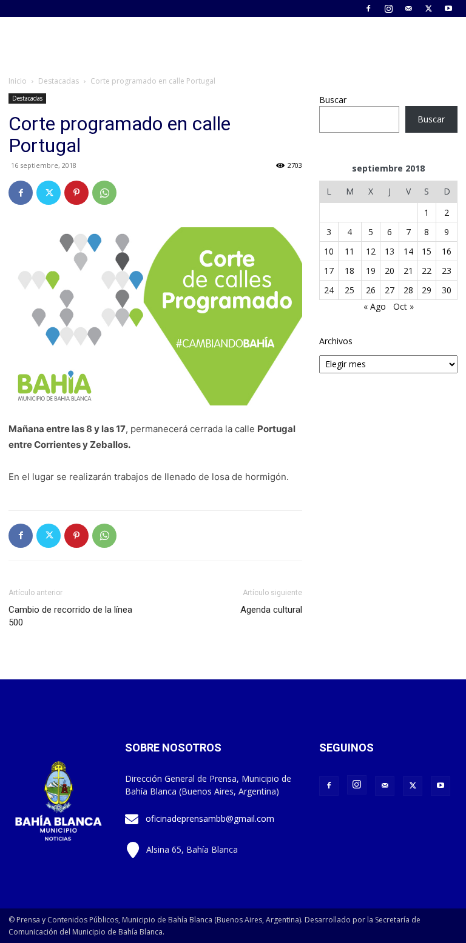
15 (426, 251)
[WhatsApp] (104, 193)
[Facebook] (368, 8)
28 (408, 290)
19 (371, 270)
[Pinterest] (76, 193)
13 (389, 251)
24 (329, 290)
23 (446, 270)
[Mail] (408, 8)
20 (389, 270)
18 (349, 270)
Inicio (17, 81)
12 (371, 251)
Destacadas (58, 81)
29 (426, 290)
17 (329, 270)
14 (408, 251)
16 (446, 251)
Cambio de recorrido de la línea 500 (70, 616)
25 (349, 290)
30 (446, 290)
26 (371, 290)
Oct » (403, 306)
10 (329, 251)
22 (426, 270)
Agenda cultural (271, 609)
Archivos (336, 341)
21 (408, 270)
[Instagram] (388, 8)
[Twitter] (428, 8)
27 (389, 290)
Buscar (332, 99)
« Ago (374, 306)
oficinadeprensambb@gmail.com (210, 818)
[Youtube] (448, 8)
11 (349, 251)
